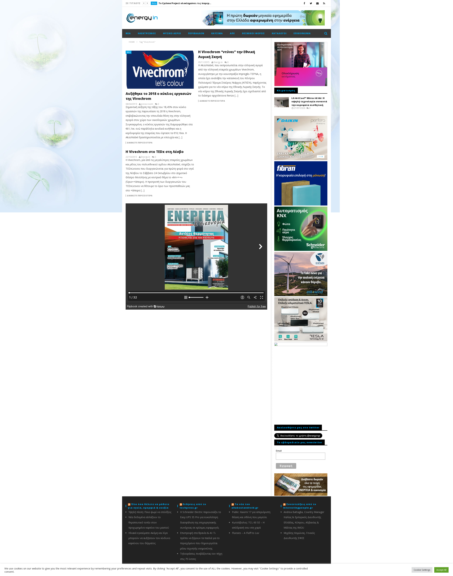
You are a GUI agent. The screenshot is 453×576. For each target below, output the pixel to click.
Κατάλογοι (279, 33)
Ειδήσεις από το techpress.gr (193, 506)
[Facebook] (304, 3)
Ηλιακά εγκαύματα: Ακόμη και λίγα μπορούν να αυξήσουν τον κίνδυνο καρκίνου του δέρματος (149, 538)
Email (279, 451)
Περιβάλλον (196, 33)
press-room (147, 104)
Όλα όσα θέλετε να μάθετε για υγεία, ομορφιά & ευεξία (148, 506)
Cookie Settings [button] (422, 569)
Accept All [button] (441, 569)
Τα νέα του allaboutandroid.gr (244, 506)
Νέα (154, 3)
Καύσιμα (217, 33)
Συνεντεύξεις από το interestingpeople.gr (299, 506)
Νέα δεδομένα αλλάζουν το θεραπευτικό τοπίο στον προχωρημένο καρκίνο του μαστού (148, 522)
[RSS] (324, 3)
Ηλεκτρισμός (147, 33)
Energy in (218, 62)
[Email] (317, 3)
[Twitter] (311, 3)
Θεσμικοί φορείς (253, 33)
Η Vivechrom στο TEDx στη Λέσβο (155, 151)
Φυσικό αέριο (172, 33)
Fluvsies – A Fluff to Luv (245, 533)
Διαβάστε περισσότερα (139, 143)
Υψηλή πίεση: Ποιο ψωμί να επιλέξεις (149, 512)
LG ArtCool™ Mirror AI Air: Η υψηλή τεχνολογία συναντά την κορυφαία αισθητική (309, 101)
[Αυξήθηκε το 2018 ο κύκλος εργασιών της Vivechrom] (160, 70)
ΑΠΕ (232, 33)
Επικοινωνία (302, 33)
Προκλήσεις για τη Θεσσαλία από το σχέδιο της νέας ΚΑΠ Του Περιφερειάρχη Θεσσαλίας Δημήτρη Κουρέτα (185, 3)
